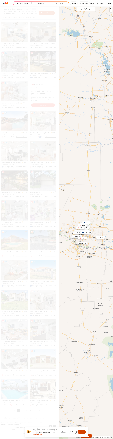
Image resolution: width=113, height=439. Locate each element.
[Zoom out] (111, 11)
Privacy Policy (37, 434)
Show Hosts (84, 3)
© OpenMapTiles (93, 437)
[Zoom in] (111, 8)
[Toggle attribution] (111, 437)
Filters (74, 3)
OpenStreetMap (106, 437)
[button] (92, 3)
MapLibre (78, 437)
